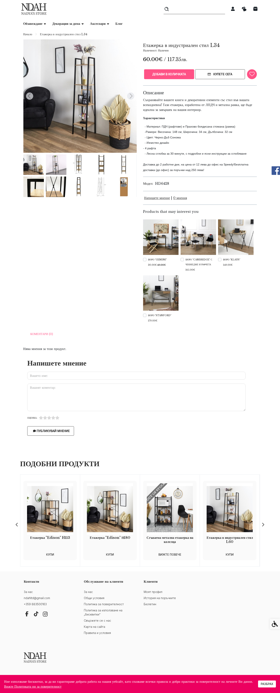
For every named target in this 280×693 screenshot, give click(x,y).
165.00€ (190, 269)
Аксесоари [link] (98, 24)
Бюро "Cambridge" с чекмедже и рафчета (199, 262)
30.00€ (157, 264)
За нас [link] (28, 592)
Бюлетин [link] (150, 604)
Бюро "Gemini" (157, 259)
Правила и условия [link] (97, 633)
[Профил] (232, 9)
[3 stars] (49, 418)
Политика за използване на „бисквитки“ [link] (103, 612)
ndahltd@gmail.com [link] (37, 598)
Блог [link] (119, 24)
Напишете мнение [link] (157, 198)
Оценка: (32, 417)
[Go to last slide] (29, 96)
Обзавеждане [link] (32, 24)
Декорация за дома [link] (66, 24)
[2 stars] (45, 418)
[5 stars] (57, 418)
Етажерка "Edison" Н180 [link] (110, 538)
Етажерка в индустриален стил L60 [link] (230, 540)
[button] (33, 164)
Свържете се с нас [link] (97, 620)
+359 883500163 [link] (35, 604)
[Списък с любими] (244, 9)
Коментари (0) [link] (41, 334)
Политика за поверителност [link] (104, 604)
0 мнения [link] (180, 198)
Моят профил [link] (153, 592)
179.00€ (152, 320)
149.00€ (227, 264)
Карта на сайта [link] (94, 626)
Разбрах (267, 684)
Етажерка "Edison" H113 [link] (50, 538)
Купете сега (222, 74)
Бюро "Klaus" (231, 259)
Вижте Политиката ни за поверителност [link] (32, 686)
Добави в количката (169, 74)
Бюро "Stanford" (159, 315)
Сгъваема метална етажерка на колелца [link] (170, 540)
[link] (34, 9)
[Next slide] (130, 96)
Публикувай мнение (53, 431)
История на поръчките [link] (160, 598)
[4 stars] (53, 418)
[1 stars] (41, 418)
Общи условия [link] (94, 598)
